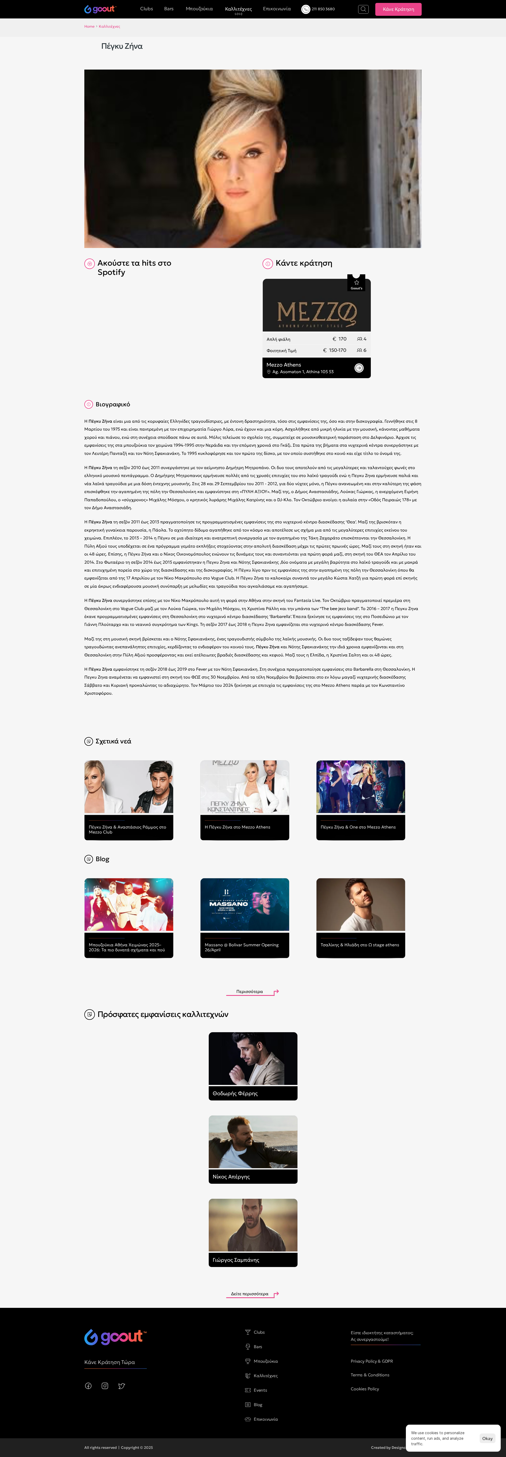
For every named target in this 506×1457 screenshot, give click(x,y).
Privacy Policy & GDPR (372, 1361)
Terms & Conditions (370, 1374)
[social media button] (88, 1386)
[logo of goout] (115, 1337)
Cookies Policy (365, 1388)
